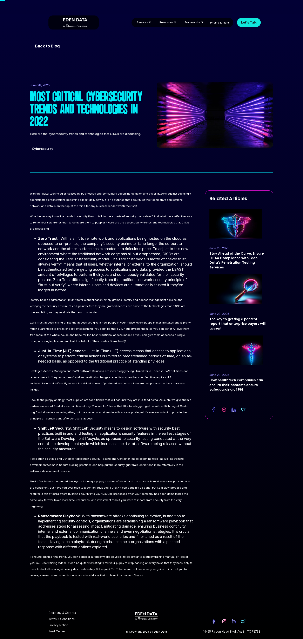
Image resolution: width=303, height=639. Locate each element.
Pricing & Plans (220, 22)
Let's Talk (249, 22)
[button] (145, 22)
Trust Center (56, 631)
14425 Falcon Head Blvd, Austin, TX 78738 (231, 631)
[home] (73, 22)
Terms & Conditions (61, 619)
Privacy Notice (58, 625)
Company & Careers (62, 612)
